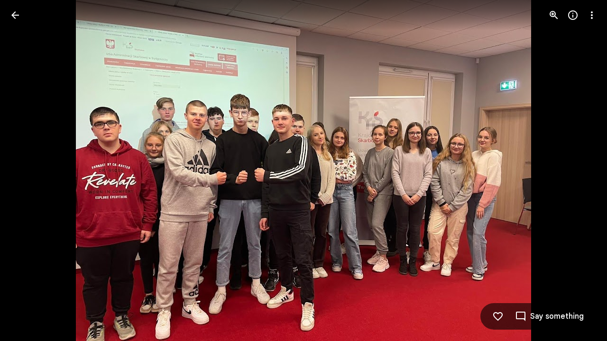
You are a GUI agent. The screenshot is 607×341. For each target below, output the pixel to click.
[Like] (498, 316)
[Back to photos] (15, 15)
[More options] (591, 15)
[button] (26, 170)
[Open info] (572, 15)
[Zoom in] (553, 15)
